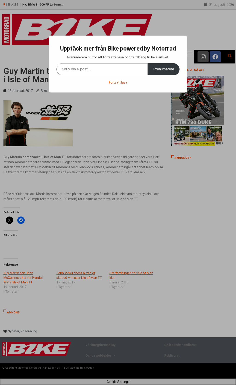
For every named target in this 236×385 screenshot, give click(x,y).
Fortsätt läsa (118, 82)
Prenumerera (163, 69)
